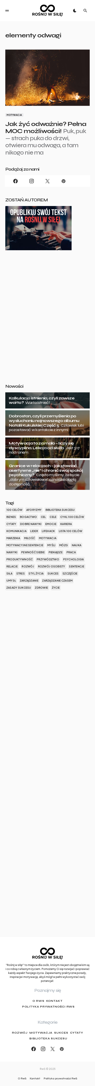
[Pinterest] (63, 181)
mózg (63, 545)
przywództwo (48, 559)
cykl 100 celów (72, 517)
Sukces (61, 1032)
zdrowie (41, 587)
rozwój (28, 566)
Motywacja (14, 115)
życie (56, 587)
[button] (7, 10)
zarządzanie (29, 580)
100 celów (14, 510)
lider (34, 531)
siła (9, 573)
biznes (11, 517)
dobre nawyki (30, 524)
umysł (11, 580)
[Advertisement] (47, 324)
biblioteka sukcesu (60, 510)
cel (43, 517)
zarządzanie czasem (57, 580)
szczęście (70, 573)
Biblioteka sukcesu (48, 1038)
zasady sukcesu (18, 587)
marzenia (13, 538)
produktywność (19, 559)
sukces (53, 573)
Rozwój (20, 1032)
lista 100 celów (70, 531)
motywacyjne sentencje (25, 545)
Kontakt (54, 1000)
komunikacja (16, 531)
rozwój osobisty (51, 566)
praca (71, 552)
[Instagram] (31, 181)
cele (53, 517)
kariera (66, 524)
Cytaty (76, 1032)
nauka (76, 545)
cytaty (11, 524)
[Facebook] (15, 181)
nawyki (11, 552)
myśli (51, 545)
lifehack (48, 531)
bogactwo (28, 517)
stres (20, 573)
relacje (12, 566)
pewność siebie (33, 552)
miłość (29, 538)
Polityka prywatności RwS (48, 1006)
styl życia (36, 573)
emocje (51, 524)
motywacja (47, 538)
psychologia (73, 559)
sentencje (76, 566)
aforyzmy (34, 510)
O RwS (38, 1000)
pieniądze (56, 552)
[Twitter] (47, 181)
